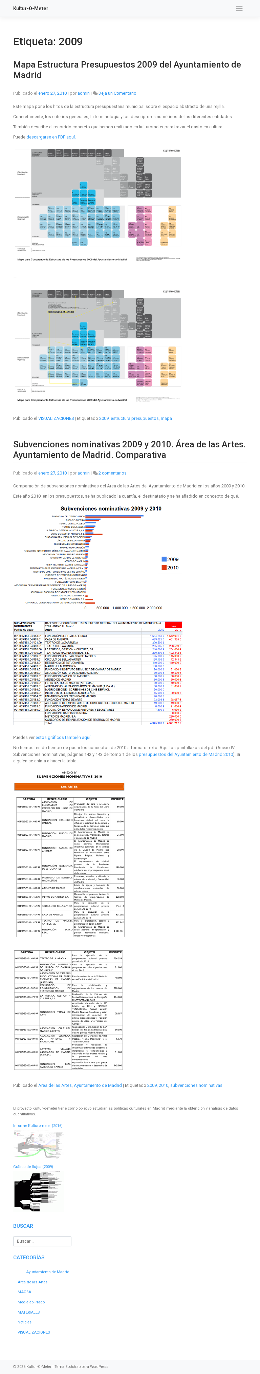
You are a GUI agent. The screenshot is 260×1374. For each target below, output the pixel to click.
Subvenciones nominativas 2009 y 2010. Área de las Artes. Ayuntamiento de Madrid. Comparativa (129, 449)
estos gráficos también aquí (63, 737)
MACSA (24, 1292)
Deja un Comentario (117, 93)
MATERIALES (29, 1312)
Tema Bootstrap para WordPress (81, 1366)
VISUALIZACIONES (56, 418)
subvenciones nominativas (196, 1085)
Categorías (28, 1258)
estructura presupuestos (135, 418)
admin (84, 93)
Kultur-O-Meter (30, 8)
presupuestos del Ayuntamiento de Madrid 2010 (186, 754)
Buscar (23, 1226)
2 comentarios (113, 473)
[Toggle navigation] (239, 8)
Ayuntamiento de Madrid (98, 1085)
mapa (166, 418)
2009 (104, 418)
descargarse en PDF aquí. (51, 137)
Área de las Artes (55, 1085)
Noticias (24, 1322)
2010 (163, 1085)
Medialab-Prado (31, 1302)
